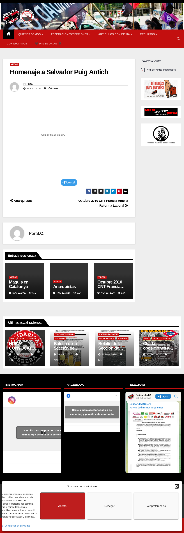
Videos (14, 64)
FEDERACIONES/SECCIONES (70, 34)
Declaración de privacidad (17, 526)
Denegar (109, 505)
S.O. (30, 83)
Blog (12, 339)
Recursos (148, 34)
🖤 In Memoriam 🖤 (48, 43)
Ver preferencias (156, 505)
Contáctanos (17, 43)
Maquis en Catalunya (18, 284)
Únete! (70, 182)
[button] (177, 486)
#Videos (53, 88)
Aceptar (62, 505)
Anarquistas (22, 201)
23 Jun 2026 (20, 354)
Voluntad (60, 339)
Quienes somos (30, 34)
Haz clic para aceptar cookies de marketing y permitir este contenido (43, 432)
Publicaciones (106, 339)
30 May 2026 (65, 354)
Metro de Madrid (27, 339)
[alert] (161, 70)
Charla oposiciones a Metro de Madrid (158, 348)
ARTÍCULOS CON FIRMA (114, 34)
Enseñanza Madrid (64, 334)
